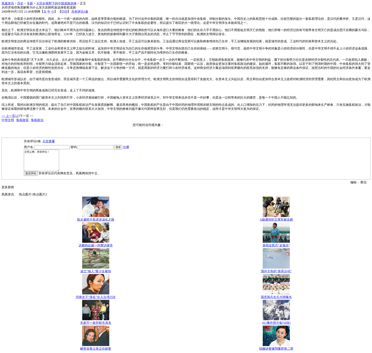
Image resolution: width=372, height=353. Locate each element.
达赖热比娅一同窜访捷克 (96, 245)
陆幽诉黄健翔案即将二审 (276, 348)
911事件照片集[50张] (276, 322)
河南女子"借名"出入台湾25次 (96, 297)
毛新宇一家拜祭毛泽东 (95, 322)
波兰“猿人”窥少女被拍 (95, 271)
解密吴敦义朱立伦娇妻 (95, 348)
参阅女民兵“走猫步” (276, 245)
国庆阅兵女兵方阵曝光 (276, 297)
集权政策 (22, 120)
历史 (20, 3)
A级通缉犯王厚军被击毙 (276, 219)
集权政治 (37, 120)
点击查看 (48, 141)
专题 (30, 3)
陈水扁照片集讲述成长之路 (95, 219)
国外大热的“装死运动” (276, 271)
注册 (126, 147)
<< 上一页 (8, 116)
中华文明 (8, 120)
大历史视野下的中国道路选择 (56, 3)
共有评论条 (79, 11)
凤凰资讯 (8, 3)
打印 (64, 11)
